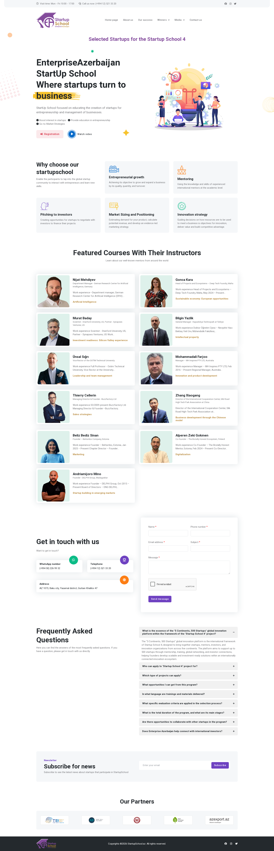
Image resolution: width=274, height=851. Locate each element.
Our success (145, 20)
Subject (195, 542)
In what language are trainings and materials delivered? (173, 694)
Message (154, 557)
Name (152, 526)
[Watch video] (72, 134)
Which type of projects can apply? (161, 675)
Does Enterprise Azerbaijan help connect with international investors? (182, 731)
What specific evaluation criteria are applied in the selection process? (182, 703)
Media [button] (178, 20)
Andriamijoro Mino (87, 474)
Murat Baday (82, 318)
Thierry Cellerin (84, 395)
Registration (51, 134)
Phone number (199, 526)
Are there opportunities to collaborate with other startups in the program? (184, 722)
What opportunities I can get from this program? (169, 684)
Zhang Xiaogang (188, 395)
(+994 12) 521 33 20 (100, 568)
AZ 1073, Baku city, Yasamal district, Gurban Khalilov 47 (68, 588)
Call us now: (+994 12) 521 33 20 (99, 3)
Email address (156, 542)
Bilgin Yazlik (184, 318)
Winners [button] (162, 20)
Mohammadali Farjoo (191, 356)
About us (128, 20)
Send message (160, 599)
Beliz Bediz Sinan (85, 435)
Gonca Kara (184, 279)
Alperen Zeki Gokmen (192, 435)
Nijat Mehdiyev (84, 279)
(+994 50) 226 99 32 (49, 568)
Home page (111, 20)
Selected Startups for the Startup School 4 (137, 39)
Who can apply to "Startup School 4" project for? (169, 666)
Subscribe (220, 765)
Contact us (196, 20)
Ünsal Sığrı (81, 356)
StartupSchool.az (137, 843)
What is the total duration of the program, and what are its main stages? (183, 712)
